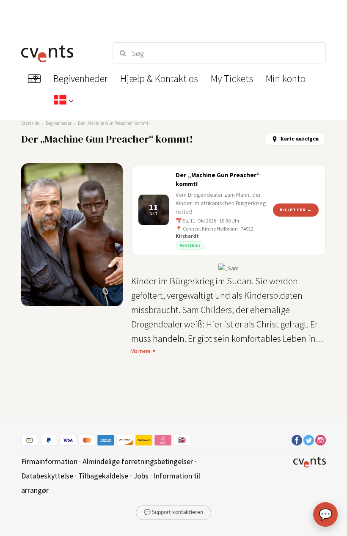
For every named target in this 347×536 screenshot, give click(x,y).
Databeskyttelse (47, 476)
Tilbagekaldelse (103, 476)
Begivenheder (59, 123)
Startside (30, 123)
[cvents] (59, 52)
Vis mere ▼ (144, 351)
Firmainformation (49, 461)
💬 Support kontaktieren (173, 512)
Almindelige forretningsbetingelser (138, 461)
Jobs (141, 476)
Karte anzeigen (300, 138)
